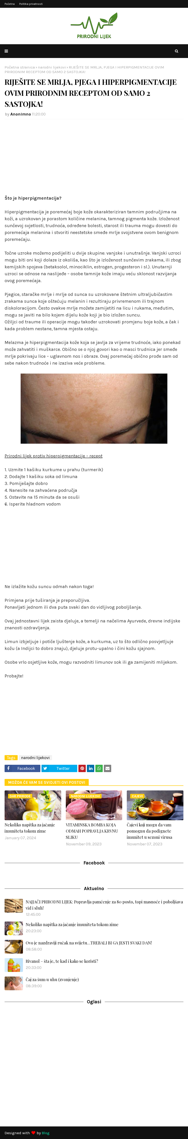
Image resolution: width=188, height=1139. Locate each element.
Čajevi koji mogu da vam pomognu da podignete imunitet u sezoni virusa (149, 831)
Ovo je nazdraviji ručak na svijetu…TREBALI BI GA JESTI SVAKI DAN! (89, 943)
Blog (46, 1133)
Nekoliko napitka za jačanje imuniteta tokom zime (30, 828)
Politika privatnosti (31, 4)
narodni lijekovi (52, 67)
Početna (10, 4)
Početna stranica (20, 67)
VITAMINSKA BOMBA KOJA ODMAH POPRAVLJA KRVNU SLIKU (92, 831)
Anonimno (20, 114)
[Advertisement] (94, 156)
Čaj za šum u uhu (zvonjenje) (52, 979)
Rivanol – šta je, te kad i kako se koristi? (62, 961)
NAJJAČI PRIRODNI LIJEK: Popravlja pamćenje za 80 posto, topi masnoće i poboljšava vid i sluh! (104, 905)
